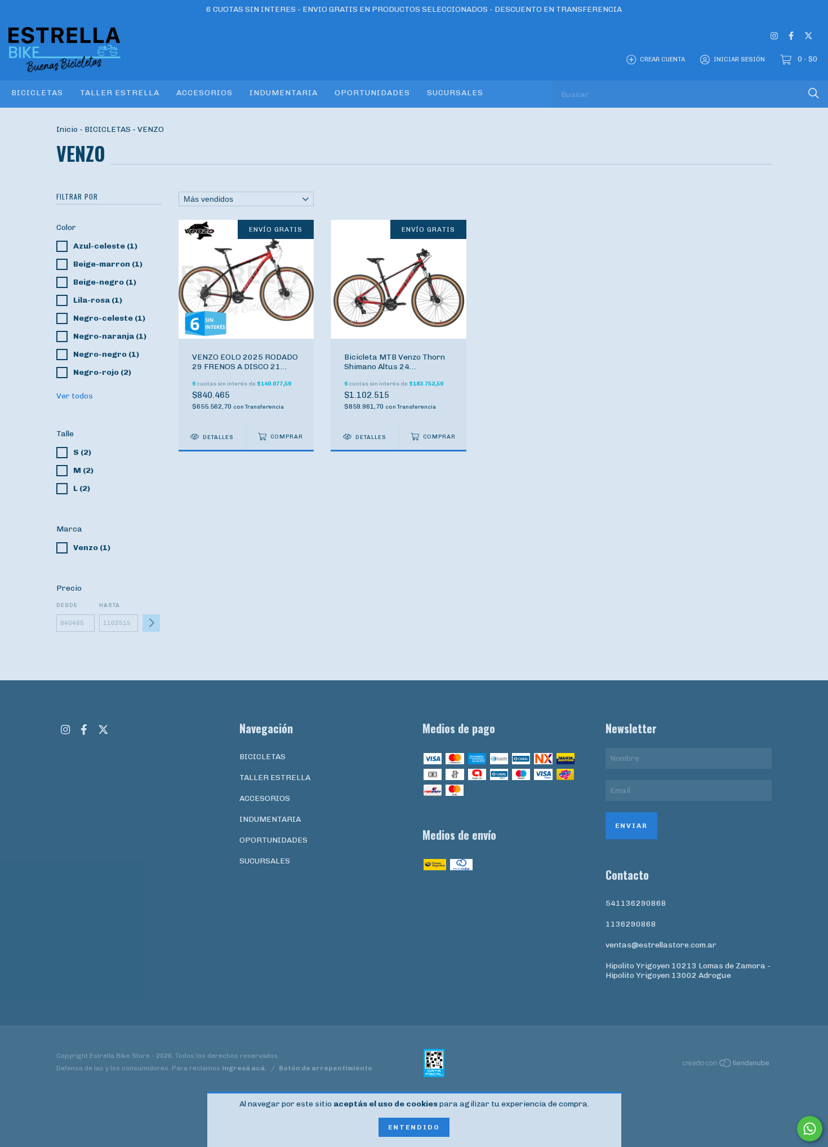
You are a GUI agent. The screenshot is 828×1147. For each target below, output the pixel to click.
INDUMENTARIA (284, 93)
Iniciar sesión (739, 59)
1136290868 (631, 924)
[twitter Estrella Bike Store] (808, 36)
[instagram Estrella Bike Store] (774, 36)
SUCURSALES (455, 93)
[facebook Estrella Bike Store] (791, 36)
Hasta (109, 605)
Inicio (67, 129)
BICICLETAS (37, 93)
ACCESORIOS (204, 93)
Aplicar (151, 623)
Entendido (414, 1127)
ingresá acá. (244, 1068)
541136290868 (636, 903)
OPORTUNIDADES (372, 93)
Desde (67, 605)
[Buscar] (813, 93)
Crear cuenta (662, 59)
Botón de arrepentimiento (325, 1068)
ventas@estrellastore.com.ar (661, 945)
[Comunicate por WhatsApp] (809, 1128)
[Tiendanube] (727, 1065)
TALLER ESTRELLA (119, 93)
